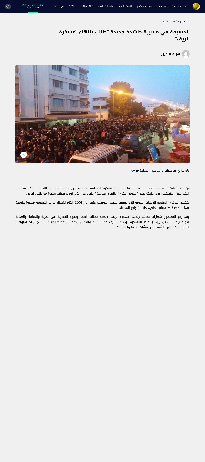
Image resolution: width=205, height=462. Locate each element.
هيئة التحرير (170, 54)
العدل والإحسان (179, 6)
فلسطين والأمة (105, 6)
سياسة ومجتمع (144, 6)
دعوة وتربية (162, 6)
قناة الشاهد (87, 6)
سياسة (164, 21)
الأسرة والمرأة (125, 6)
